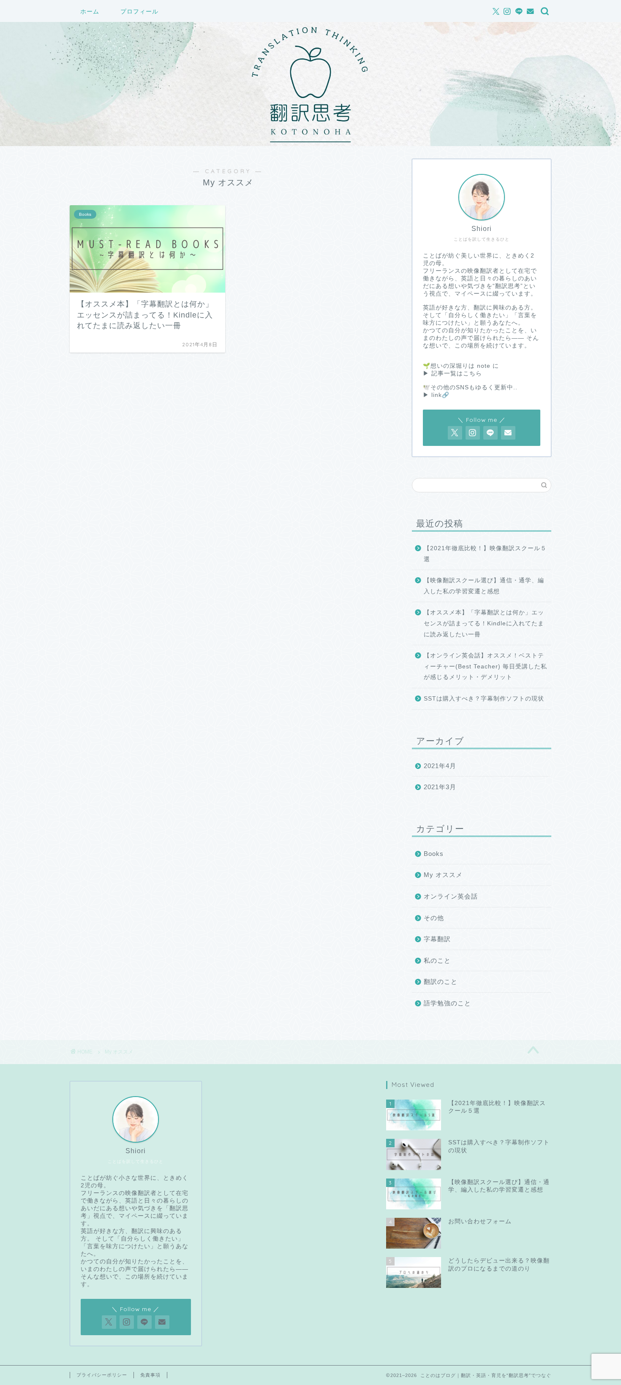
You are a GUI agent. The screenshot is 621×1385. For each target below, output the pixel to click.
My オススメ (443, 874)
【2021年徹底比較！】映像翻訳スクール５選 (485, 553)
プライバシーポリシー (101, 1374)
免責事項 (150, 1374)
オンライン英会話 (451, 896)
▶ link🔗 (436, 395)
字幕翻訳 (437, 938)
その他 (434, 917)
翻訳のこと (441, 981)
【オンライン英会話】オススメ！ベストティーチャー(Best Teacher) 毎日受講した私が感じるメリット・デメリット (485, 666)
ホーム (89, 11)
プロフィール (139, 11)
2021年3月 (440, 786)
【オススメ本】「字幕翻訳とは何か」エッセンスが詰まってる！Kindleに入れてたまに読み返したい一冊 (484, 623)
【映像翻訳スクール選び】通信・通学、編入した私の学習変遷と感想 (484, 586)
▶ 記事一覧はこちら (452, 373)
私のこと (437, 960)
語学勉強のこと (447, 1003)
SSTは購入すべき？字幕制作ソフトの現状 (484, 698)
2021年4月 (440, 765)
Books (434, 853)
